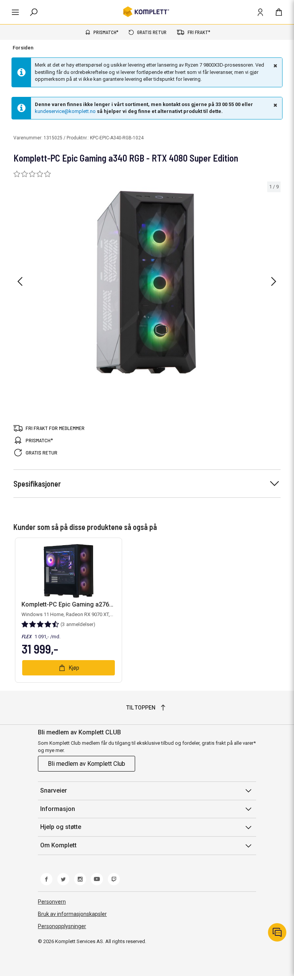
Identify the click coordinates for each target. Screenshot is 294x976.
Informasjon (57, 809)
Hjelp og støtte (60, 826)
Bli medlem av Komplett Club (86, 763)
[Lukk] (274, 65)
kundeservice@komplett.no (65, 111)
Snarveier (53, 790)
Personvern (52, 902)
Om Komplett (58, 845)
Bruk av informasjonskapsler (72, 914)
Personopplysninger (62, 926)
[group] (147, 280)
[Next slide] (274, 281)
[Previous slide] (20, 281)
